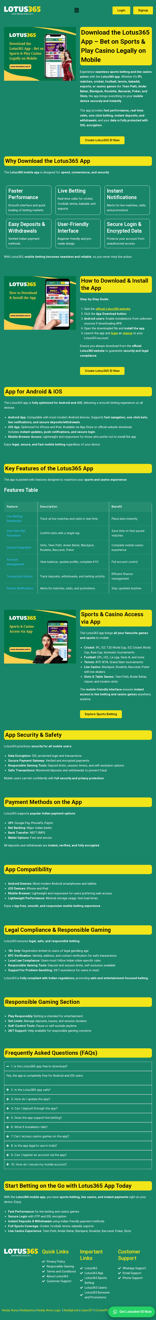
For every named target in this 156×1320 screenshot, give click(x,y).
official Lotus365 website (113, 309)
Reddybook (71, 1310)
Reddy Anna (10, 1310)
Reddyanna (27, 1310)
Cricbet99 (101, 1310)
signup (127, 333)
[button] (77, 10)
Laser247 (87, 1310)
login (114, 333)
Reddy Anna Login (49, 1310)
